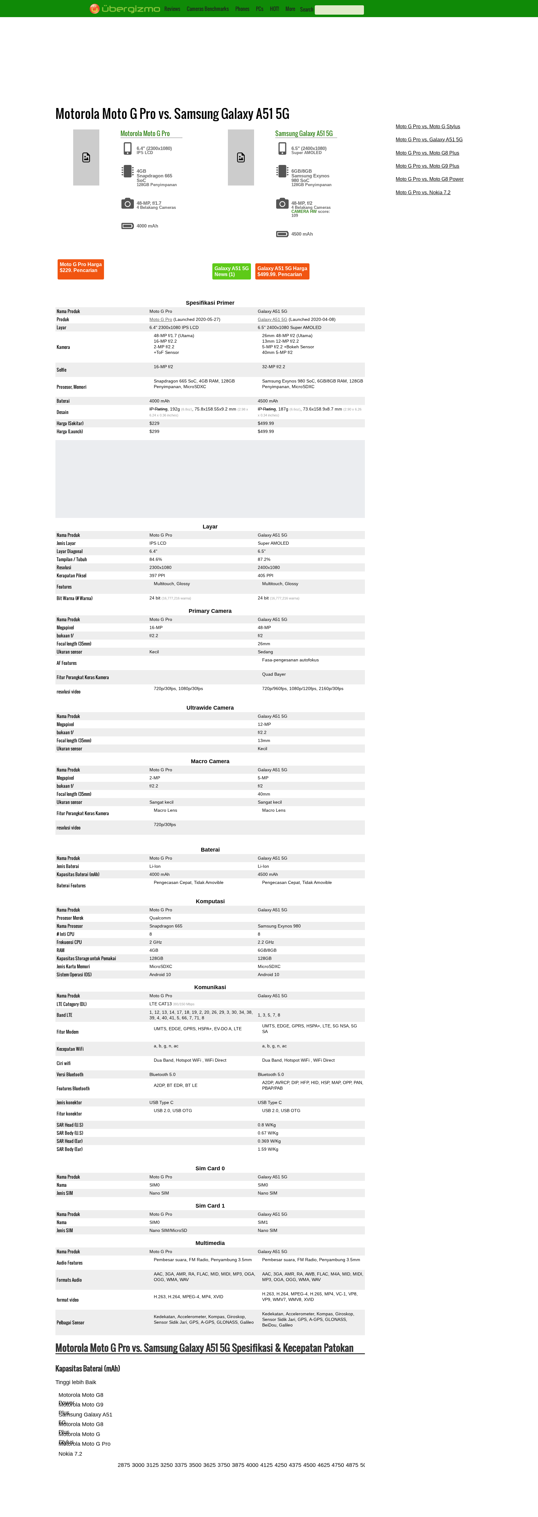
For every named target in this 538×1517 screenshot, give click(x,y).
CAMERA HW (304, 211)
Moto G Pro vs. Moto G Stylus (428, 126)
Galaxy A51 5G (316, 133)
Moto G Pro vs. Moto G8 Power (430, 179)
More (290, 8)
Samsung (286, 133)
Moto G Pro (156, 133)
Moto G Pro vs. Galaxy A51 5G (429, 139)
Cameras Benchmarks (208, 8)
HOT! (274, 8)
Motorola (131, 133)
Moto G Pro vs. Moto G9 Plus (427, 166)
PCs (259, 8)
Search (307, 9)
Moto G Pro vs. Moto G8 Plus (427, 153)
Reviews (172, 8)
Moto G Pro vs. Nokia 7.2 (423, 192)
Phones (242, 8)
